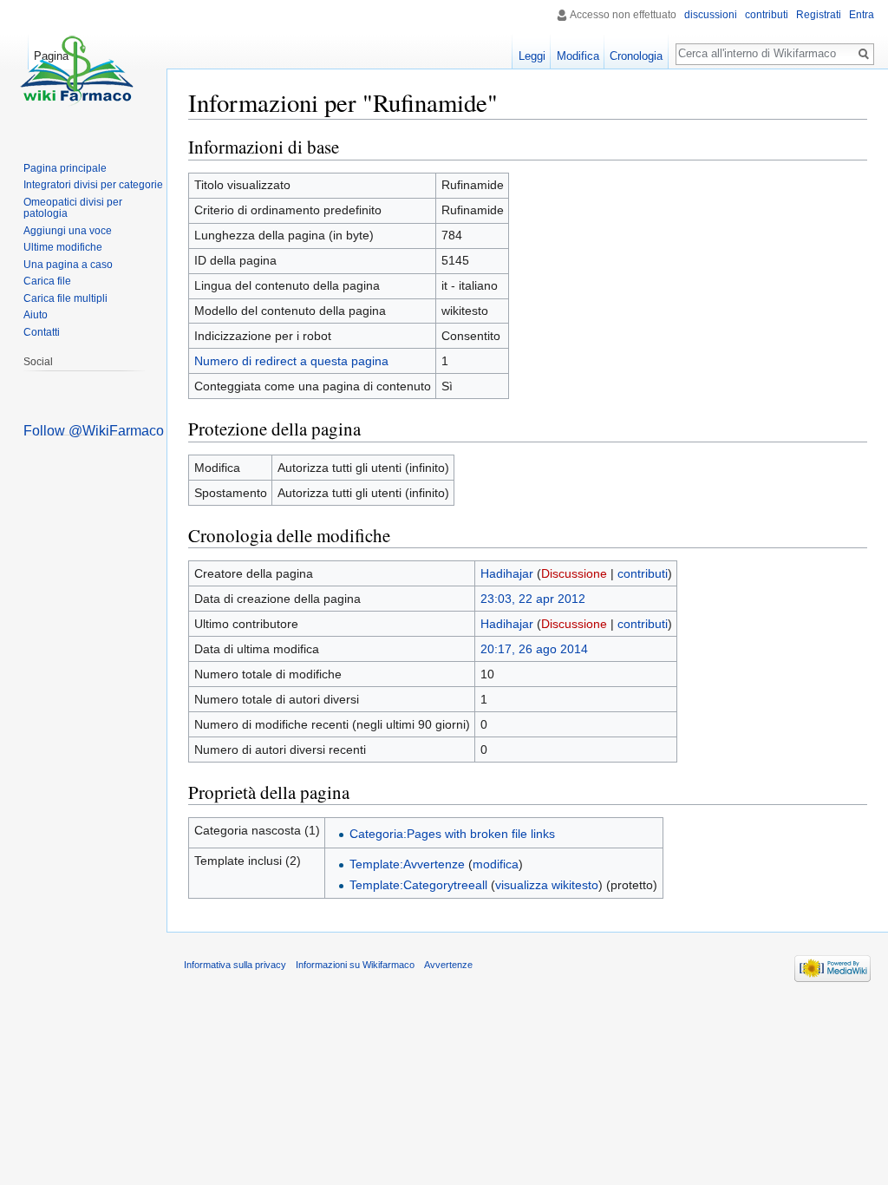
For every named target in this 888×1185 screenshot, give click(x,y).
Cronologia (636, 55)
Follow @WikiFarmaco (93, 430)
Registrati (818, 15)
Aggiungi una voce (67, 231)
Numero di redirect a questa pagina (291, 361)
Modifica (578, 55)
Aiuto (35, 315)
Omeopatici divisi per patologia (72, 208)
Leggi (532, 55)
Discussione (574, 573)
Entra (861, 15)
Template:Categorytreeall (418, 885)
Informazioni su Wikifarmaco (355, 964)
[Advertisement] (87, 695)
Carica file (47, 281)
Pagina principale (65, 168)
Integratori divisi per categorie (93, 185)
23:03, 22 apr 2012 (532, 599)
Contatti (41, 332)
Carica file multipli (65, 298)
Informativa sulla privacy (235, 964)
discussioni (710, 15)
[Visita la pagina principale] (76, 69)
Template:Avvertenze (407, 864)
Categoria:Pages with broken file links (452, 834)
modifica (496, 864)
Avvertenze (448, 964)
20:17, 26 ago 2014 (534, 649)
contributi (642, 573)
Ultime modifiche (62, 247)
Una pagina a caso (68, 265)
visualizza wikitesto (546, 885)
